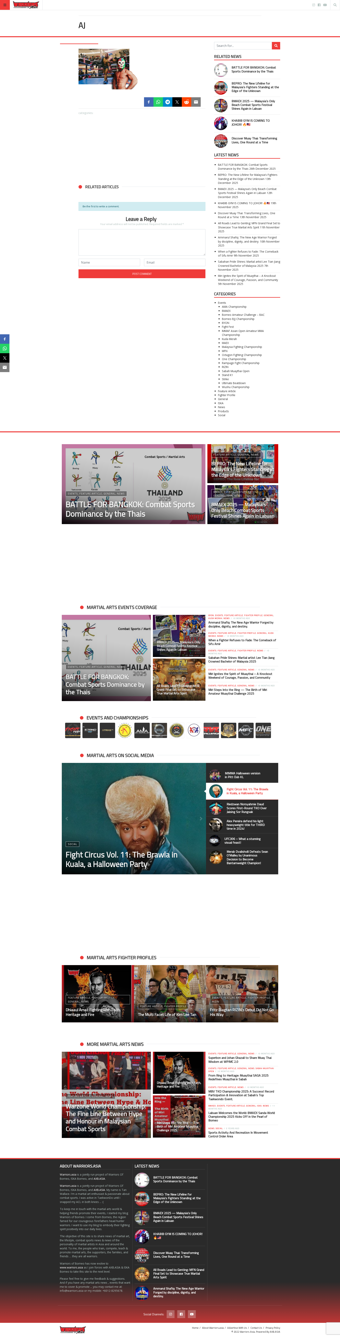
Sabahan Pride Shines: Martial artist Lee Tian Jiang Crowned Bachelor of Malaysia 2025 (249, 263)
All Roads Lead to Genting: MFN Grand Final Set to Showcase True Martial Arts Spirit (249, 225)
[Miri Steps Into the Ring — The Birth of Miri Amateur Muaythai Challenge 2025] (179, 1116)
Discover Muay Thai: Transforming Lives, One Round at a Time (254, 140)
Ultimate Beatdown (234, 383)
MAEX (225, 343)
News (221, 407)
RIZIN (225, 367)
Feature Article (227, 391)
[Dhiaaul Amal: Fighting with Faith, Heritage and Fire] (179, 1073)
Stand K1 (227, 375)
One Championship (234, 359)
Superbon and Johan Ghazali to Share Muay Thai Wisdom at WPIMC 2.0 (240, 1059)
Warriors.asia (68, 1174)
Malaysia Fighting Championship (242, 347)
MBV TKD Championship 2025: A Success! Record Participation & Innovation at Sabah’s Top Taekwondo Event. (241, 1095)
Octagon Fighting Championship (242, 355)
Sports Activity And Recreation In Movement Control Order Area (238, 1134)
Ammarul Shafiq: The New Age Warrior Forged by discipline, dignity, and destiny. (247, 239)
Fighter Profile (226, 395)
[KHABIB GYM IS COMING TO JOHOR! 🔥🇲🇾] (100, 256)
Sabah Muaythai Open (235, 371)
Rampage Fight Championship (241, 363)
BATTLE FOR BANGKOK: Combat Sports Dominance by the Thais (254, 69)
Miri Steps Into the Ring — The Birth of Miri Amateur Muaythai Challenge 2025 (237, 691)
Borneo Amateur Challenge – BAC (243, 315)
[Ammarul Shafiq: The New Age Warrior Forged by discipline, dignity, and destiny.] (142, 1293)
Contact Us (256, 1328)
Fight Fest (228, 327)
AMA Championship (234, 307)
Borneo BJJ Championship (238, 319)
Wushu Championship (235, 387)
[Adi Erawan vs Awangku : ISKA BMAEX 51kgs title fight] (242, 993)
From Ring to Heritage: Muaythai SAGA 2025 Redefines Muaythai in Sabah (238, 1077)
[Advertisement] (142, 147)
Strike (225, 379)
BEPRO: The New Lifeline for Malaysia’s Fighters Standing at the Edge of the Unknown (255, 87)
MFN (224, 351)
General (223, 399)
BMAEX (226, 311)
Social (221, 415)
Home (195, 1328)
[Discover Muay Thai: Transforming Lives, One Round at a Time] (142, 256)
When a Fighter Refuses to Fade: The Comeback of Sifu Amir (242, 642)
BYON (225, 323)
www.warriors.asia (71, 1267)
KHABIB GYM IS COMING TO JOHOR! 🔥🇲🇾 (251, 122)
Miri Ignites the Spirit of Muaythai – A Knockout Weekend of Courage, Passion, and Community (248, 278)
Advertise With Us (237, 1328)
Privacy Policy (273, 1328)
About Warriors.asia (213, 1328)
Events (222, 303)
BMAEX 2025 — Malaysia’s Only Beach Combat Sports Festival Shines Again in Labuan (253, 105)
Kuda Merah (229, 339)
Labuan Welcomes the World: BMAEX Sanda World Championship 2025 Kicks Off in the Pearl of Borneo (241, 1116)
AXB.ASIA (99, 1178)
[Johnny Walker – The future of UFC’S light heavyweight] (170, 993)
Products (223, 411)
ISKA (221, 403)
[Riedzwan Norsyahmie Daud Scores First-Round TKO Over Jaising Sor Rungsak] (134, 818)
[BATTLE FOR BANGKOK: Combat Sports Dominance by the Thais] (100, 214)
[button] (83, 235)
